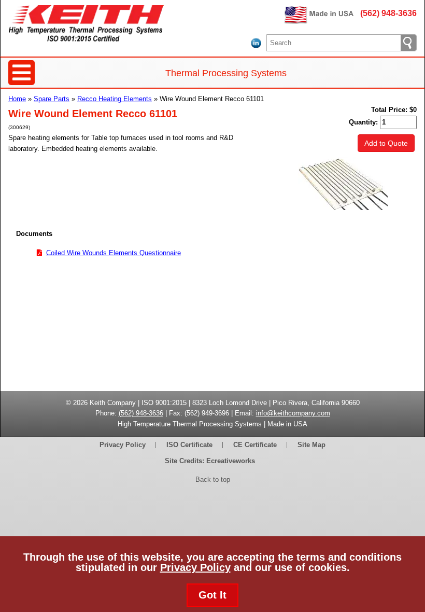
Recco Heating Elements (114, 99)
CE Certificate (255, 445)
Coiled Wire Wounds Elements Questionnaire (113, 253)
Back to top (212, 479)
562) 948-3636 (142, 413)
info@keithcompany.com (293, 413)
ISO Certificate (189, 445)
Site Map (311, 445)
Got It (212, 595)
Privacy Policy (195, 567)
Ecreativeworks (230, 461)
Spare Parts (51, 99)
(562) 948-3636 (388, 13)
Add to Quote (386, 143)
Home (17, 99)
